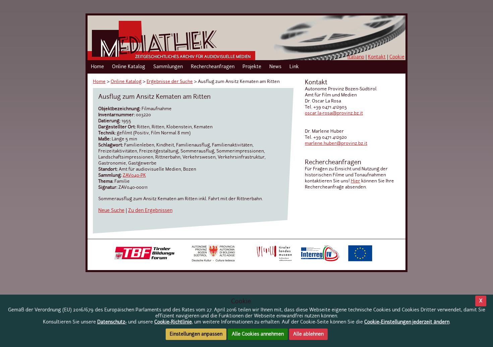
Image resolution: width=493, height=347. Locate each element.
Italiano (355, 57)
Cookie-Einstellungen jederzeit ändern (406, 322)
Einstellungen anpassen (196, 334)
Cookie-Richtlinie (173, 322)
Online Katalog (128, 67)
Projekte (251, 67)
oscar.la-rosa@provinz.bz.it (334, 113)
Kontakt (377, 57)
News (275, 67)
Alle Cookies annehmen (258, 334)
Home (97, 67)
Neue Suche (111, 210)
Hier (355, 181)
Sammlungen (168, 67)
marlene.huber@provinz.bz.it (336, 143)
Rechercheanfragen (212, 67)
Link (294, 67)
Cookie (396, 57)
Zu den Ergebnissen (150, 210)
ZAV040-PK (134, 175)
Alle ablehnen (308, 334)
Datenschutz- (112, 322)
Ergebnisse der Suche (170, 81)
